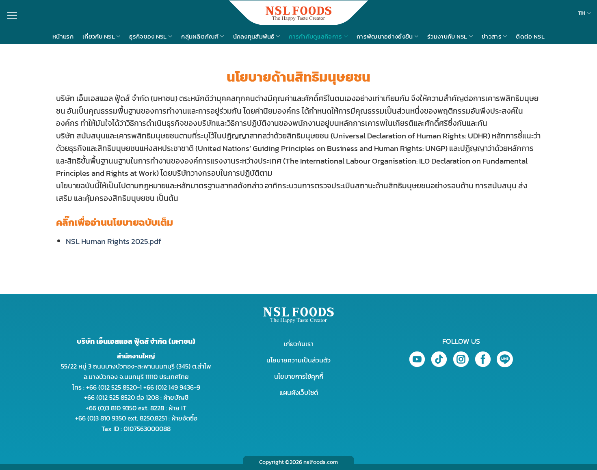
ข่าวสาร (492, 36)
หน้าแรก (63, 36)
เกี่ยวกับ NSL (98, 36)
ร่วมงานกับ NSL (447, 36)
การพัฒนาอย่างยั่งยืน (385, 36)
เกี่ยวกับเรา (299, 344)
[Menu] (12, 15)
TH (582, 12)
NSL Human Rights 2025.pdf (113, 241)
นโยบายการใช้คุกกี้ (298, 376)
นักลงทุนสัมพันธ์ (254, 36)
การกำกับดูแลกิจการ (315, 36)
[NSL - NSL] (298, 13)
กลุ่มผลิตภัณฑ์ (199, 36)
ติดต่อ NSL (530, 36)
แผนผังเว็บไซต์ (298, 392)
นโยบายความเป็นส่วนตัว (298, 360)
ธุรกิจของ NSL (148, 36)
